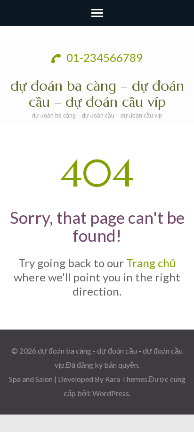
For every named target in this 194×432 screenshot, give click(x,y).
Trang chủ (151, 263)
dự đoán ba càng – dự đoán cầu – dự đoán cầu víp (97, 93)
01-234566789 (103, 57)
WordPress (110, 393)
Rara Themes (126, 378)
